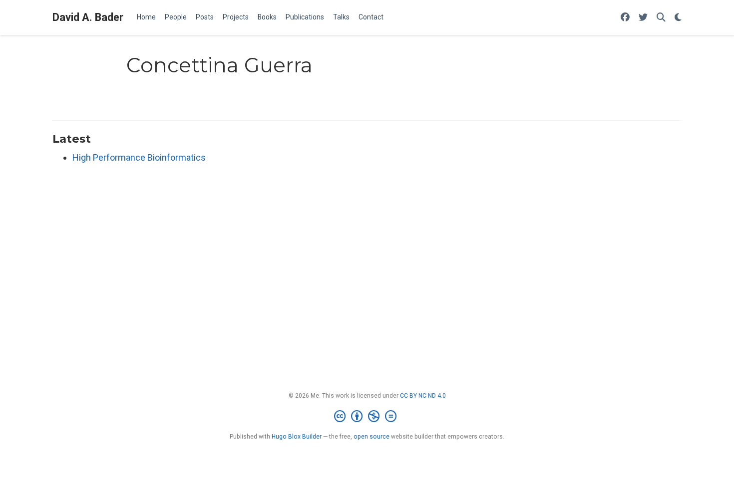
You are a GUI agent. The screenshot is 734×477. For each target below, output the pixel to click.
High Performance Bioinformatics (139, 157)
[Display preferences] (678, 17)
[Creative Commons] (367, 416)
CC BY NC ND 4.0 (423, 395)
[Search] (661, 17)
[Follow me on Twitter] (643, 17)
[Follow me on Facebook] (625, 17)
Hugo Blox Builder (297, 436)
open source (371, 436)
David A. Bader (87, 17)
